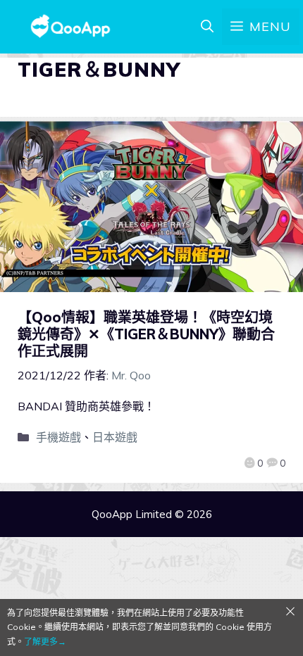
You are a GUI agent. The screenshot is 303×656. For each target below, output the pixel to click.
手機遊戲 (58, 437)
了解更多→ (45, 641)
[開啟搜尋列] (207, 26)
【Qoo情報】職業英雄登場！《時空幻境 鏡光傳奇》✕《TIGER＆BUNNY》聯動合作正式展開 (146, 334)
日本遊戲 (114, 437)
